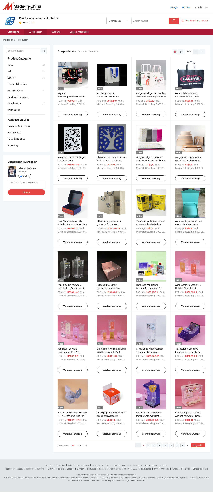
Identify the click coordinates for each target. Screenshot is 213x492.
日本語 (50, 468)
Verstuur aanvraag (72, 114)
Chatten (26, 176)
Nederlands (146, 468)
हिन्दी (156, 468)
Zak (9, 71)
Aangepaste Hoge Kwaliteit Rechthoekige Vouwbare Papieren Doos (188, 160)
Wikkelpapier (14, 109)
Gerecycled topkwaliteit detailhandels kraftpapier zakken (187, 96)
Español (70, 468)
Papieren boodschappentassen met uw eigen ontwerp (72, 96)
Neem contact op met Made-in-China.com (124, 465)
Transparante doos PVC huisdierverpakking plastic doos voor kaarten (187, 352)
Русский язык (115, 468)
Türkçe (175, 468)
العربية (135, 468)
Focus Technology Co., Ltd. (102, 474)
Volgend (197, 445)
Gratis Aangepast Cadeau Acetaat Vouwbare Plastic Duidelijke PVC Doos (187, 416)
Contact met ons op (79, 31)
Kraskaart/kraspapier (18, 96)
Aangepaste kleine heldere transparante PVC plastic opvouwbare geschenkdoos (149, 416)
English (20, 468)
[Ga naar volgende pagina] (202, 51)
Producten (37, 31)
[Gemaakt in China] (23, 6)
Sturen (26, 192)
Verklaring (60, 465)
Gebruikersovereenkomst (78, 465)
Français (60, 468)
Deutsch (80, 468)
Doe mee (186, 7)
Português (91, 468)
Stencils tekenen (15, 90)
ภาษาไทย (165, 468)
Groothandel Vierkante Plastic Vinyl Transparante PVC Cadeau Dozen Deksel (111, 352)
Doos (10, 64)
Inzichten (164, 465)
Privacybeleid (97, 465)
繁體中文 (40, 468)
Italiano (102, 468)
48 (86, 445)
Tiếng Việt (185, 468)
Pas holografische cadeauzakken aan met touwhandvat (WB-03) (108, 96)
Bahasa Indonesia (200, 468)
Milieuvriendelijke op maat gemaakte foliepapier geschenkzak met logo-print (110, 224)
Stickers (11, 77)
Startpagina (13, 31)
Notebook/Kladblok (17, 84)
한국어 (127, 468)
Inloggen (174, 7)
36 (79, 445)
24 (73, 445)
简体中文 (30, 468)
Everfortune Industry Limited (37, 18)
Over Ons (55, 31)
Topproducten (151, 465)
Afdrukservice (14, 103)
